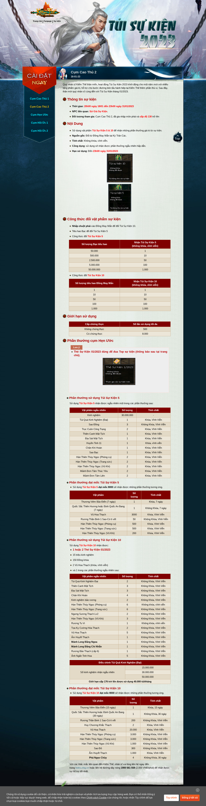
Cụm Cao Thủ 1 (39, 98)
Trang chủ (37, 21)
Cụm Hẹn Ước (39, 114)
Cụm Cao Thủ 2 (39, 106)
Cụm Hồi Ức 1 (39, 122)
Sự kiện (57, 21)
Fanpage (48, 21)
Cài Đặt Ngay (40, 80)
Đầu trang (178, 137)
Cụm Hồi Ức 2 (39, 130)
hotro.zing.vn (82, 767)
